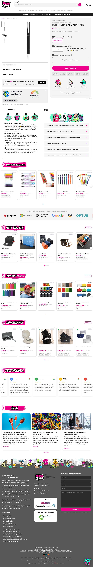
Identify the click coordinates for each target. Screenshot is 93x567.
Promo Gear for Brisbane (8, 529)
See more (46, 452)
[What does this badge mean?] (46, 90)
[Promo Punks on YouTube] (11, 477)
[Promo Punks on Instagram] (4, 477)
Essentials (53, 11)
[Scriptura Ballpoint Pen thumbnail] (4, 24)
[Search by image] (76, 5)
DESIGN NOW (42, 82)
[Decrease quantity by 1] (53, 50)
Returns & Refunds (7, 516)
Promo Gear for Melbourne (9, 531)
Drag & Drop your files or (70, 60)
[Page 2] (45, 204)
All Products (23, 11)
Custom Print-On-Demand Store (10, 525)
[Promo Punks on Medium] (17, 477)
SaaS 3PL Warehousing (8, 526)
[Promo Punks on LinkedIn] (15, 477)
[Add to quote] (15, 198)
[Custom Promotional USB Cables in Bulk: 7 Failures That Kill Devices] (16, 421)
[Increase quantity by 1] (62, 50)
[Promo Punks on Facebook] (2, 477)
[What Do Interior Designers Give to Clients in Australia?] (76, 421)
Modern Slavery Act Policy (9, 518)
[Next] (91, 186)
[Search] (79, 4)
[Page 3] (46, 204)
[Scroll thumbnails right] (4, 45)
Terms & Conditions (7, 515)
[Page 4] (48, 204)
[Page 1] (43, 204)
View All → (87, 227)
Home (3, 18)
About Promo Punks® (8, 521)
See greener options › (34, 97)
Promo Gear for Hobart (8, 541)
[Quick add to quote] (16, 355)
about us (16, 508)
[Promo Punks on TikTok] (6, 477)
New (37, 11)
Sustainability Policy (7, 520)
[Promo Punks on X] (8, 477)
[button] (70, 31)
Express (41, 11)
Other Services (61, 11)
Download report (10, 100)
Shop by (46, 11)
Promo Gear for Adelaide (8, 534)
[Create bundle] (12, 198)
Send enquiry (75, 509)
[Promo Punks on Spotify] (13, 477)
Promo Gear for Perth (7, 536)
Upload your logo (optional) (62, 55)
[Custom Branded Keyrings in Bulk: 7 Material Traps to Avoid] (46, 421)
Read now (5, 446)
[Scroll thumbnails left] (4, 21)
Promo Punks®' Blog (7, 523)
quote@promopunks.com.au (63, 14)
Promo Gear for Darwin (8, 538)
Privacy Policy (87, 512)
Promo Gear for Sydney (8, 533)
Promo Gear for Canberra (8, 539)
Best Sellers (31, 11)
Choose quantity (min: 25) (62, 46)
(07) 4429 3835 (47, 14)
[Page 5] (50, 204)
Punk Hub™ (70, 11)
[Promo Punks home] (6, 4)
